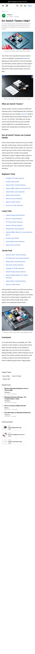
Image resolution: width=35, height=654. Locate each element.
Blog (3, 11)
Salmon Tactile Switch (13, 202)
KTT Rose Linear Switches (14, 222)
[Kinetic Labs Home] (7, 6)
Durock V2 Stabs (16, 376)
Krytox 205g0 (6, 376)
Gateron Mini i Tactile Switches (16, 185)
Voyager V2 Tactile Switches (15, 178)
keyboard (25, 58)
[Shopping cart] (25, 6)
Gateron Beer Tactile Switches (15, 261)
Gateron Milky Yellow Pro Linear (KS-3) (18, 188)
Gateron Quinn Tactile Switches (16, 255)
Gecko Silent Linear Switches (15, 192)
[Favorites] (21, 6)
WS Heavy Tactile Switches (15, 265)
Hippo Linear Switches (13, 195)
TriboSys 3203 (6, 379)
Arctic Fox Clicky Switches (14, 205)
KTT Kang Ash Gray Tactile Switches (17, 258)
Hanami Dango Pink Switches (15, 215)
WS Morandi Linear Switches (15, 229)
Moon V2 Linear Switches (14, 198)
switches (24, 114)
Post (6, 11)
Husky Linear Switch (12, 181)
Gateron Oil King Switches (14, 225)
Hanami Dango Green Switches (16, 272)
